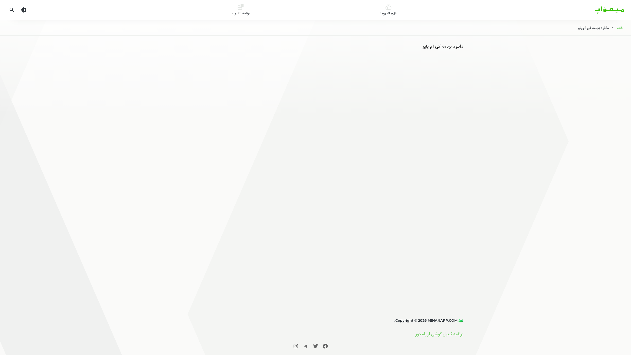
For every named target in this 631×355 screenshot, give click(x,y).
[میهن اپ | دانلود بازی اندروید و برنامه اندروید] (460, 320)
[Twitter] (315, 346)
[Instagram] (296, 346)
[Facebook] (325, 346)
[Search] (12, 10)
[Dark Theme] (24, 10)
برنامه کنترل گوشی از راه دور (439, 334)
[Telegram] (306, 346)
